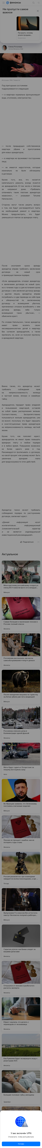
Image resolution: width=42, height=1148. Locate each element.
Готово (21, 1144)
